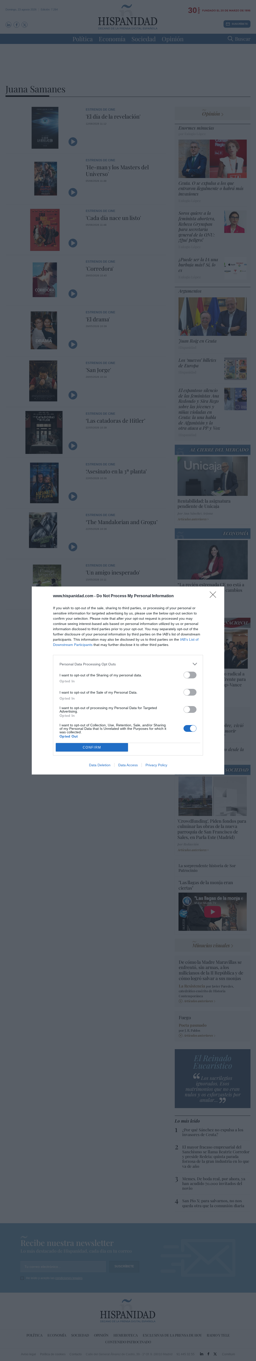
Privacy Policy (156, 765)
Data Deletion (99, 765)
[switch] (190, 675)
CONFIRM (92, 747)
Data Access (128, 765)
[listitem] (128, 664)
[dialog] (128, 680)
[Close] (214, 596)
